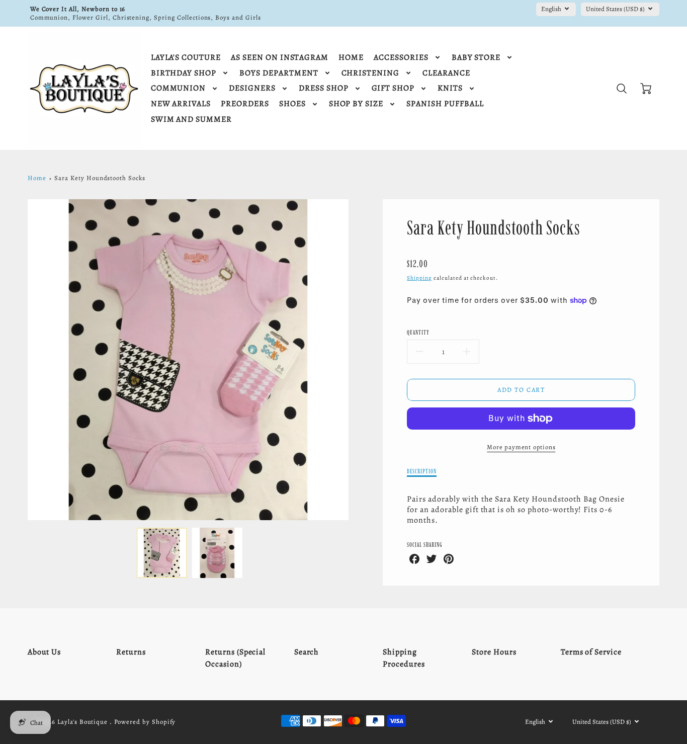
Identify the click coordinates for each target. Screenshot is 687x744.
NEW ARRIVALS (181, 104)
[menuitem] (186, 57)
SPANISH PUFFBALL (444, 104)
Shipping (419, 278)
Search (306, 651)
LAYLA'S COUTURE (186, 57)
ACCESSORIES (401, 57)
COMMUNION (178, 88)
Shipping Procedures (404, 658)
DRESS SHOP (324, 88)
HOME (351, 57)
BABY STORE (476, 57)
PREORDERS (245, 104)
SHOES (292, 104)
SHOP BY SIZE (356, 104)
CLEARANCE (446, 73)
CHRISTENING (370, 73)
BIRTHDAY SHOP (183, 73)
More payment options (521, 447)
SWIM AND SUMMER (191, 119)
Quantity (418, 332)
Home (37, 178)
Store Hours (494, 651)
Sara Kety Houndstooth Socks (99, 178)
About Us (44, 651)
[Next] (356, 359)
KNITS (450, 88)
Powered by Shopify (145, 721)
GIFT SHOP (393, 88)
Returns (131, 651)
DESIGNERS (252, 88)
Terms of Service (591, 651)
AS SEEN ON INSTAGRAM (279, 57)
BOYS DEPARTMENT (278, 73)
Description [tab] (422, 471)
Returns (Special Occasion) (235, 658)
